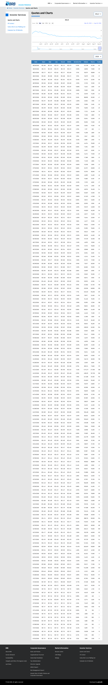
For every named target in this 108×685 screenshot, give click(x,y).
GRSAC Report (34, 667)
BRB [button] (49, 3)
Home (10, 8)
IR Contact (11, 23)
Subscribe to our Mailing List (16, 27)
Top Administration (35, 661)
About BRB (9, 651)
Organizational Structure (37, 655)
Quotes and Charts (14, 20)
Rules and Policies (35, 651)
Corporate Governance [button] (62, 3)
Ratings (57, 658)
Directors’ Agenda (35, 664)
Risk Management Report (37, 670)
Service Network (10, 655)
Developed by (96, 682)
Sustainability (9, 658)
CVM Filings (58, 655)
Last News (8, 664)
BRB (10, 3)
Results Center (59, 651)
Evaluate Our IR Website (15, 30)
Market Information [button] (79, 3)
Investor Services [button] (95, 3)
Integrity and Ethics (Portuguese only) (16, 661)
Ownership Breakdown (36, 658)
